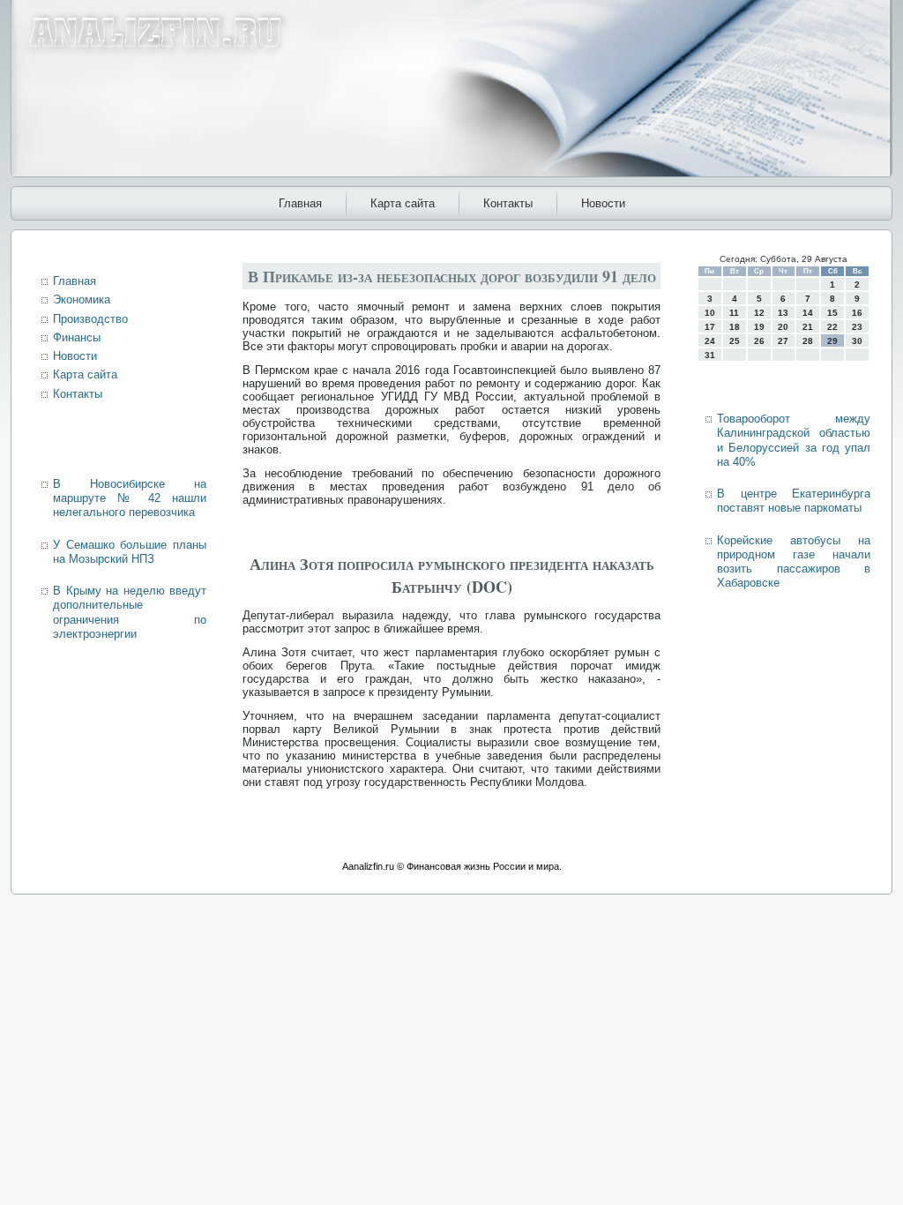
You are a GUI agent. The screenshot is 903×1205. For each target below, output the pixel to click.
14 (807, 313)
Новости (603, 203)
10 (710, 313)
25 (734, 341)
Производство (90, 319)
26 (759, 341)
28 (807, 341)
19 (759, 327)
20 (783, 327)
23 (857, 327)
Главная (300, 203)
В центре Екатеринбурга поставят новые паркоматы (793, 500)
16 (857, 313)
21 (807, 327)
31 (710, 355)
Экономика (81, 299)
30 (857, 341)
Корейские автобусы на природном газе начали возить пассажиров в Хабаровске (793, 562)
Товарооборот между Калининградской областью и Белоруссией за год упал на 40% (793, 440)
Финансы (77, 337)
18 (734, 327)
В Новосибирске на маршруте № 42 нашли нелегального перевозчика (129, 498)
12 (759, 313)
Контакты (508, 203)
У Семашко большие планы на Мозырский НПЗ (129, 551)
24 (710, 341)
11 (734, 313)
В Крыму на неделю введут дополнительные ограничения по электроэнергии (129, 612)
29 (832, 341)
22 (832, 327)
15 (832, 313)
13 (783, 313)
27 (783, 341)
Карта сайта (402, 203)
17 (710, 327)
